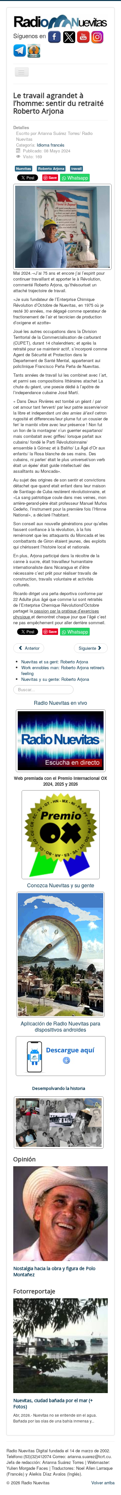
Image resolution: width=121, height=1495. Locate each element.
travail (76, 168)
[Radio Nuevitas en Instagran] (97, 37)
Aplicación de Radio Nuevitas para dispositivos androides (60, 1026)
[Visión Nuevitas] (83, 37)
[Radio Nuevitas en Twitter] (69, 37)
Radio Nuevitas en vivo (60, 702)
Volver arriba (103, 1482)
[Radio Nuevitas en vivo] (33, 50)
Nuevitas (23, 168)
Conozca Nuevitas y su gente (60, 885)
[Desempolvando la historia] (58, 1121)
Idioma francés (51, 145)
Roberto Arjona (51, 168)
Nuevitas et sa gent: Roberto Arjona (54, 662)
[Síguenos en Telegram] (20, 50)
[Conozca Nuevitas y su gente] (60, 954)
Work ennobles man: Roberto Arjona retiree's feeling (63, 670)
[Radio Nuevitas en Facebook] (54, 37)
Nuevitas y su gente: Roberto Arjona (55, 679)
